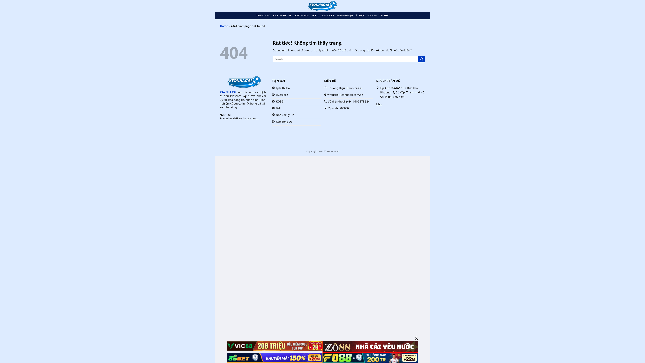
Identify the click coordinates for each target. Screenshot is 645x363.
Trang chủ (263, 15)
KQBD (314, 15)
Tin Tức (384, 15)
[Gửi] (421, 59)
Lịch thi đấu (301, 15)
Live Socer (327, 15)
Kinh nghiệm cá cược (350, 15)
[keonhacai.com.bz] (322, 6)
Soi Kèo (372, 15)
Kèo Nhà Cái (228, 92)
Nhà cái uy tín (282, 15)
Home (224, 26)
